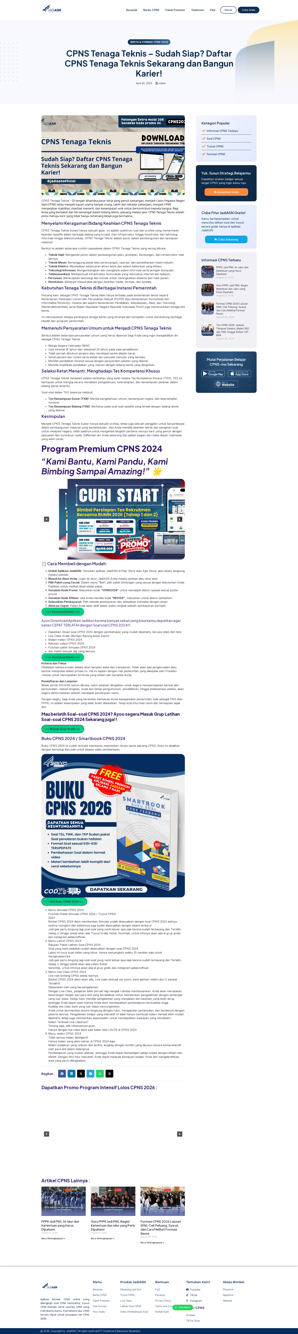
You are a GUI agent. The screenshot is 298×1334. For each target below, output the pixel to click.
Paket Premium (175, 10)
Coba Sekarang (228, 239)
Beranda (131, 10)
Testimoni (197, 10)
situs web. (151, 578)
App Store (149, 571)
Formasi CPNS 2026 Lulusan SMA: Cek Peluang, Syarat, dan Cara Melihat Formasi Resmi (161, 1227)
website (63, 574)
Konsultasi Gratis (228, 192)
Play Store (128, 571)
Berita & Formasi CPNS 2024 (149, 42)
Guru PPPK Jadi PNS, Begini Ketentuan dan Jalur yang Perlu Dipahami (113, 1225)
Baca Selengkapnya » (53, 1238)
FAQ (212, 10)
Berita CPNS (151, 10)
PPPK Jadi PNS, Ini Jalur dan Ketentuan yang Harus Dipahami (60, 1225)
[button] (46, 519)
